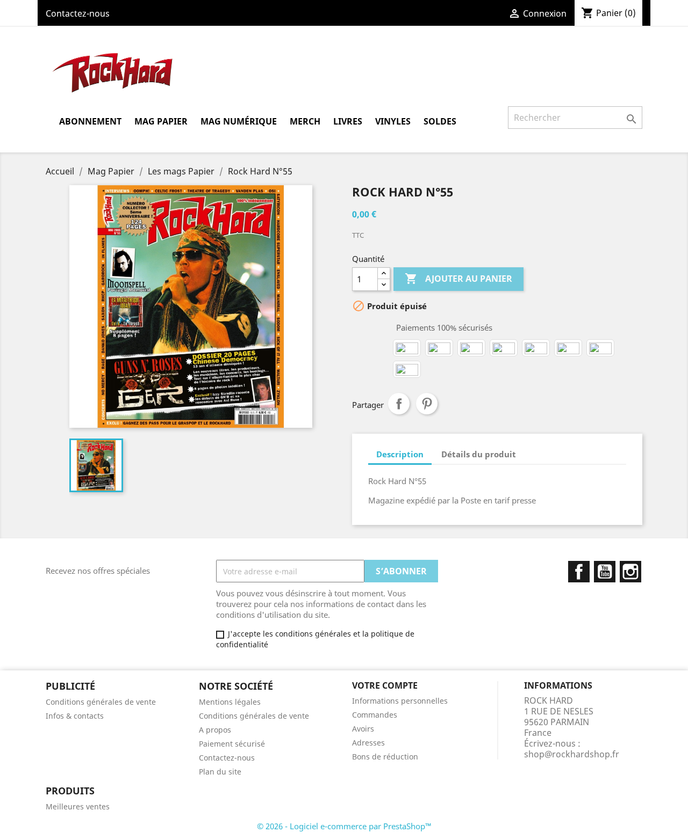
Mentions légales (230, 702)
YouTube (604, 571)
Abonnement (90, 121)
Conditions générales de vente (101, 702)
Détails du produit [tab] (478, 454)
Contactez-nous (78, 13)
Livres (347, 121)
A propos (215, 730)
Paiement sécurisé (232, 744)
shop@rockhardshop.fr (571, 754)
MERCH (305, 121)
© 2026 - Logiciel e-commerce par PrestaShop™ (344, 826)
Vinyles (393, 121)
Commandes (374, 715)
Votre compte (385, 685)
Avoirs (363, 729)
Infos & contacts (75, 716)
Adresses (368, 742)
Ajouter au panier (458, 278)
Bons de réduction (385, 756)
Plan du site (220, 771)
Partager (399, 403)
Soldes (440, 121)
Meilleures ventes (78, 806)
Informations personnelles (400, 701)
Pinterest (427, 403)
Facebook (579, 571)
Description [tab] (400, 454)
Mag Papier (161, 121)
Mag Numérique (238, 121)
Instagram (630, 571)
